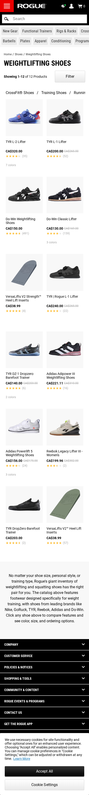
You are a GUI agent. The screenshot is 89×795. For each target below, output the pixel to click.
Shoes (19, 54)
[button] (6, 18)
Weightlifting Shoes (38, 54)
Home (8, 54)
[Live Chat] (64, 6)
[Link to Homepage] (32, 6)
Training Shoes (53, 92)
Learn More (21, 759)
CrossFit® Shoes (20, 92)
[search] (44, 18)
